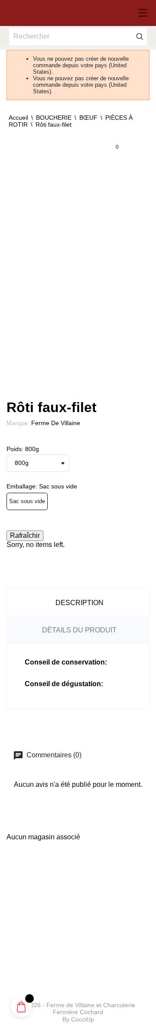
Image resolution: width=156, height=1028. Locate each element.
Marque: (17, 422)
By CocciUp (78, 1019)
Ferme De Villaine (55, 422)
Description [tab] (79, 602)
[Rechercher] (139, 36)
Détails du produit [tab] (79, 630)
